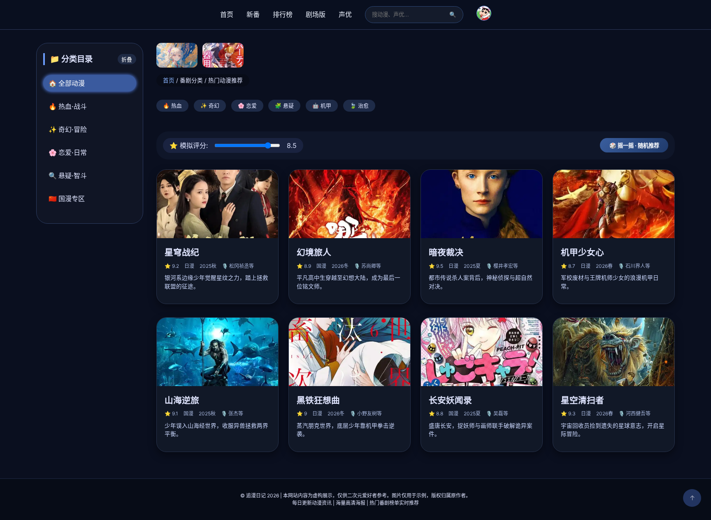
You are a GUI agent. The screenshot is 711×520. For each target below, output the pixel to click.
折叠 (126, 59)
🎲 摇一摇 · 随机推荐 (634, 145)
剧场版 (315, 14)
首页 (226, 14)
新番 (253, 14)
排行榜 (283, 14)
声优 (345, 14)
